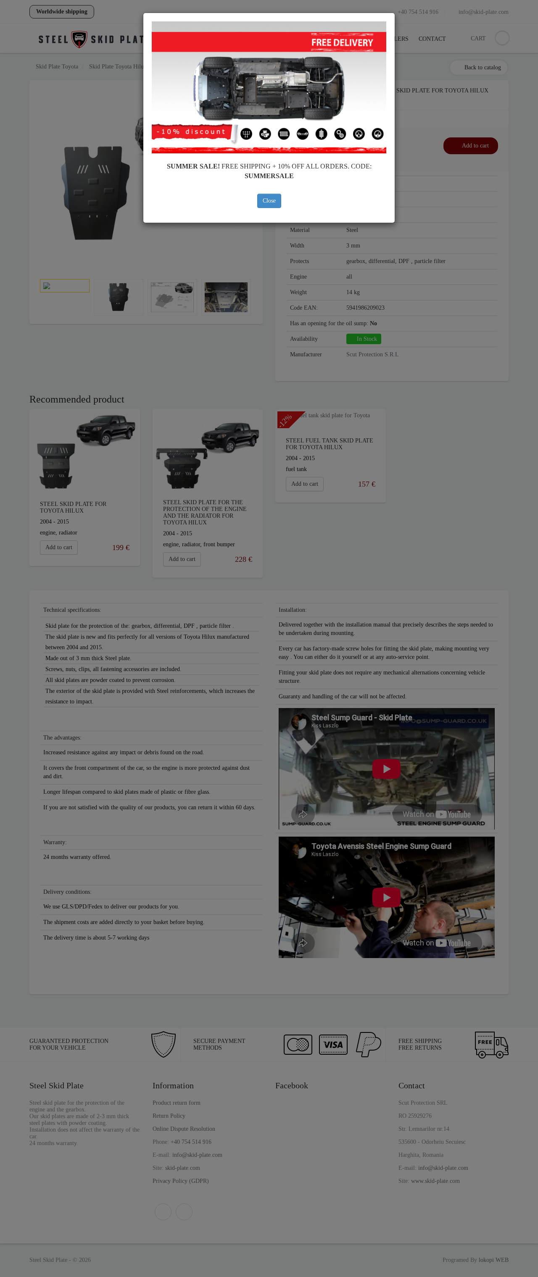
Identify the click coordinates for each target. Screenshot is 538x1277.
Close (269, 200)
